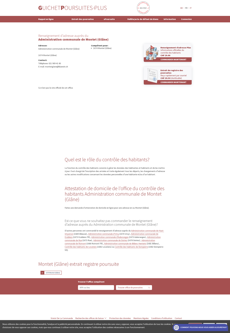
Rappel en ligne (46, 19)
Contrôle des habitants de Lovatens (81, 246)
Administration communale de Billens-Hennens (125, 243)
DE (181, 8)
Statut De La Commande (62, 318)
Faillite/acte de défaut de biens (142, 19)
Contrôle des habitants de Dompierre (131, 246)
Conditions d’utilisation (161, 318)
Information (170, 19)
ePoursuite (109, 19)
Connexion (186, 19)
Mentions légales (141, 318)
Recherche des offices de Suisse (89, 318)
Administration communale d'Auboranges (110, 237)
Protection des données (120, 318)
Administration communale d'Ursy (103, 233)
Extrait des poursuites (83, 19)
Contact (178, 318)
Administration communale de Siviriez (110, 240)
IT (191, 8)
